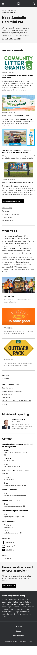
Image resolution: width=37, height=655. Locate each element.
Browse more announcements (11, 201)
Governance (6, 398)
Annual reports (7, 394)
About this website (18, 636)
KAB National (6, 221)
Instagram (9, 546)
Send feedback (7, 586)
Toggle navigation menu (3, 4)
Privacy (4, 404)
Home (4, 10)
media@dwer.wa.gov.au (11, 533)
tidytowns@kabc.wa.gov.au (12, 517)
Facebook (9, 543)
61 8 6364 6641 (9, 479)
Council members (7, 388)
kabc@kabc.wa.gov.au (11, 466)
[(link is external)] (5, 455)
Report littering (7, 208)
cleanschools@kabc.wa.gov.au (14, 496)
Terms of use (18, 626)
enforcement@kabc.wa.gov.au (14, 485)
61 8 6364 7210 (9, 461)
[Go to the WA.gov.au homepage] (18, 4)
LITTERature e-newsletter (10, 214)
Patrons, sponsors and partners (12, 391)
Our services (6, 379)
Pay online (5, 211)
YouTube (9, 550)
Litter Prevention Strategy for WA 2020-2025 (16, 401)
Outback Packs (7, 218)
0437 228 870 (8, 527)
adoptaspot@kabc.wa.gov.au (13, 506)
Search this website (34, 4)
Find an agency (12, 10)
